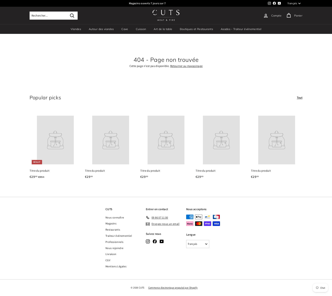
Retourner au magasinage (186, 66)
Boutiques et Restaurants (196, 29)
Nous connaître (114, 217)
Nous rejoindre (114, 248)
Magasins (110, 223)
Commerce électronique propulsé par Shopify (173, 287)
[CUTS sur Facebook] (155, 241)
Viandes (76, 29)
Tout (300, 97)
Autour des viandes (101, 29)
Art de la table (163, 29)
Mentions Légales (115, 266)
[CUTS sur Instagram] (148, 241)
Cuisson (141, 29)
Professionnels (114, 242)
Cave (124, 29)
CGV (107, 260)
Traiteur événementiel (118, 235)
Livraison (110, 254)
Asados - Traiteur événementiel (241, 29)
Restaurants (112, 229)
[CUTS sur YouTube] (162, 241)
